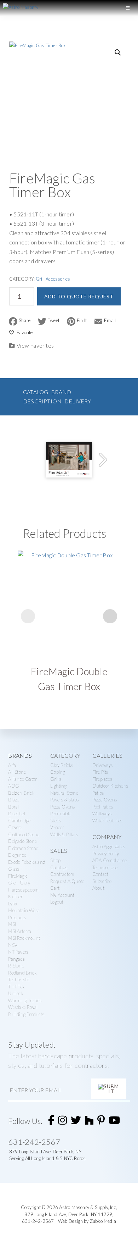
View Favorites (35, 345)
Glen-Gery (19, 882)
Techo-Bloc (19, 979)
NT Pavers (18, 952)
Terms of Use (104, 867)
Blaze (13, 799)
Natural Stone (64, 793)
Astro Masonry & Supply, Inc (87, 1207)
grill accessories (53, 279)
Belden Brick (21, 793)
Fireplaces (102, 779)
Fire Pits (100, 772)
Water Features (107, 820)
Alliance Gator (22, 779)
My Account (62, 895)
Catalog (35, 392)
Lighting (58, 786)
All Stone (17, 772)
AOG (13, 786)
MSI (12, 924)
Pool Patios (102, 807)
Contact (100, 874)
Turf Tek (16, 986)
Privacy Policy (105, 853)
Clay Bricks (61, 765)
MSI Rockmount (24, 938)
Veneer (57, 827)
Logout (56, 902)
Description (42, 401)
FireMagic (18, 876)
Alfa (12, 765)
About (98, 888)
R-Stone (16, 966)
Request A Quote (67, 881)
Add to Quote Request (79, 296)
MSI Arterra (19, 931)
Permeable (60, 813)
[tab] (35, 392)
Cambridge (19, 820)
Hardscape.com (23, 890)
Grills (55, 779)
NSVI (13, 945)
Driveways (102, 765)
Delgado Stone (22, 841)
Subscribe (102, 881)
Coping (57, 772)
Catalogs (58, 867)
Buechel (16, 813)
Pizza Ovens (62, 807)
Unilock (15, 993)
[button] (117, 52)
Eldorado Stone (23, 848)
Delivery (77, 401)
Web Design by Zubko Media (87, 1221)
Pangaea (16, 959)
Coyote (15, 827)
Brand (61, 392)
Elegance (17, 855)
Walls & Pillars (64, 834)
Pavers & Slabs (64, 799)
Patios (98, 793)
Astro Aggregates (108, 846)
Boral (13, 807)
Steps (55, 820)
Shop (55, 860)
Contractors (62, 874)
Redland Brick (22, 973)
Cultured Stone (23, 834)
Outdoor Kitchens (110, 786)
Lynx (12, 903)
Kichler (15, 896)
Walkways (102, 813)
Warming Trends (24, 1000)
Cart (54, 888)
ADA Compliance (109, 860)
